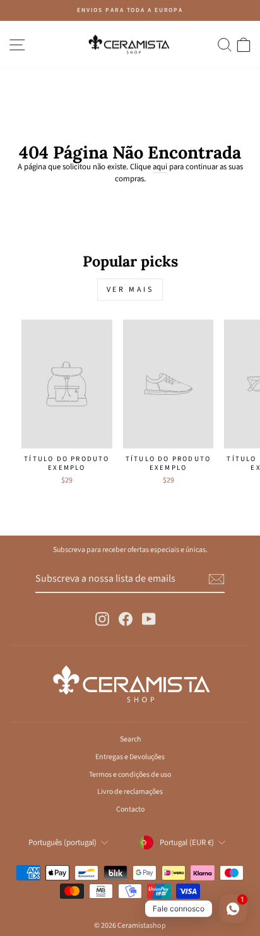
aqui (160, 166)
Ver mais (130, 289)
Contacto (130, 809)
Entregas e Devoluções (130, 757)
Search (130, 739)
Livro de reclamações (130, 791)
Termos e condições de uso (130, 774)
